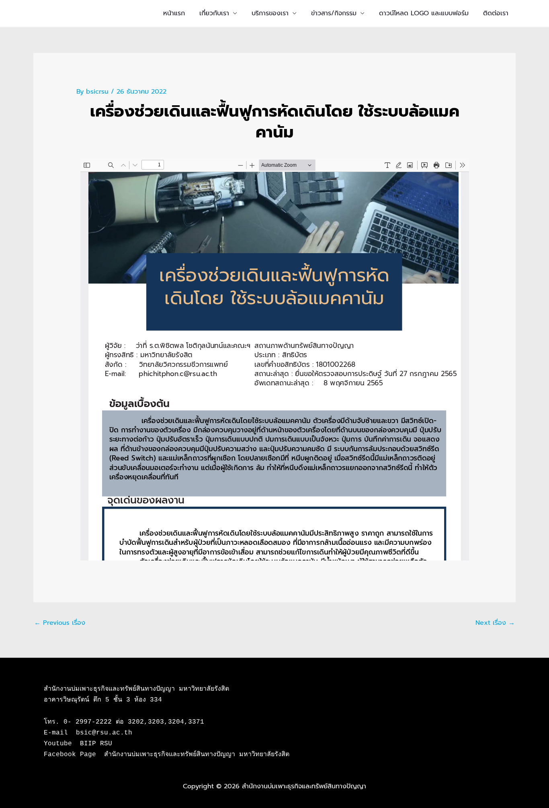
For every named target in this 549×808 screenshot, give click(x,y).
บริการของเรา (270, 13)
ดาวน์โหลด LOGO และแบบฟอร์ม (424, 13)
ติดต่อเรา (495, 13)
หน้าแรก (174, 13)
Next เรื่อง (495, 623)
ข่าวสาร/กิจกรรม (333, 13)
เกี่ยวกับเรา (214, 13)
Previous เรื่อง (59, 623)
